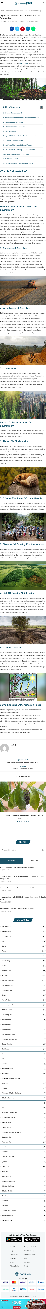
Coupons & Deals (30, 1247)
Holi (24, 1108)
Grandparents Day (24, 1181)
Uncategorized (24, 926)
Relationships (24, 931)
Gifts (24, 941)
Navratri (24, 1054)
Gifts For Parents (24, 1098)
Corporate (24, 1166)
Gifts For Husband (24, 1034)
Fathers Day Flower (24, 1211)
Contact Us (14, 1254)
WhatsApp (13, 1258)
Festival (24, 1088)
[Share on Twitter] (17, 29)
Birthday (24, 975)
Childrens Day (24, 1137)
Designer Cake (24, 1220)
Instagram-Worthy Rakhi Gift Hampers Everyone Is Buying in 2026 (23, 898)
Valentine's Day (24, 990)
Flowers (24, 956)
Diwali (24, 966)
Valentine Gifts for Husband (24, 1093)
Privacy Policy (14, 1266)
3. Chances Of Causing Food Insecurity (20, 150)
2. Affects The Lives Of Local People (18, 145)
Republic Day (24, 1122)
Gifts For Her (24, 1019)
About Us (13, 1247)
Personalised (24, 936)
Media (12, 1262)
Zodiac (24, 1064)
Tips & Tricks (24, 1147)
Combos (24, 1152)
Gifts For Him (24, 1029)
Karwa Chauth (24, 1044)
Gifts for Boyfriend (24, 1191)
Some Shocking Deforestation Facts (19, 163)
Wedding (24, 1196)
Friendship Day (24, 1015)
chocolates (24, 1201)
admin (4, 21)
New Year (24, 1083)
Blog (25, 1258)
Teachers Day (24, 1142)
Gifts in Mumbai (24, 1215)
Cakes (24, 946)
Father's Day (24, 1000)
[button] (2, 802)
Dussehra (24, 1206)
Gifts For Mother (24, 985)
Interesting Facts (24, 1005)
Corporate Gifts (29, 1254)
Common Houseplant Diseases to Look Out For (23, 815)
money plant (23, 63)
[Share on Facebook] (12, 29)
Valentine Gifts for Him (24, 1113)
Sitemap (27, 1262)
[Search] (44, 3)
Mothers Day (24, 971)
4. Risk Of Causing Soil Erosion (17, 154)
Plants (24, 951)
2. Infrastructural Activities (15, 127)
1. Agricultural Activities (14, 122)
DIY (24, 1059)
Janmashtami (24, 1127)
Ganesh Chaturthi (24, 1157)
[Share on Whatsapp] (33, 29)
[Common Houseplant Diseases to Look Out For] (23, 797)
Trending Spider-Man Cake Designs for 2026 (17, 867)
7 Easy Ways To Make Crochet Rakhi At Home (17, 908)
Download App (29, 1251)
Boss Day (24, 1171)
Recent (11, 861)
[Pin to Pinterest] (22, 29)
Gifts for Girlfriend (24, 1186)
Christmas (24, 1049)
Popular (34, 861)
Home (2, 11)
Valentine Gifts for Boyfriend (24, 1132)
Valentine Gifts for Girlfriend (24, 1078)
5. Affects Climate (12, 159)
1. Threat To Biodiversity (14, 140)
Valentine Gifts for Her (24, 1039)
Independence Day (24, 1117)
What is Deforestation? (13, 113)
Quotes (24, 1162)
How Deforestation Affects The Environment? (22, 117)
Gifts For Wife (24, 1024)
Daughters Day (24, 1176)
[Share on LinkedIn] (28, 29)
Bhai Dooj (24, 1073)
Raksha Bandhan (24, 980)
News (24, 995)
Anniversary (24, 961)
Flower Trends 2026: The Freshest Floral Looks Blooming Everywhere (22, 877)
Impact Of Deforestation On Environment (20, 136)
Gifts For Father (24, 1068)
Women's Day (24, 1010)
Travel (24, 1103)
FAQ (11, 1251)
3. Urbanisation (10, 131)
